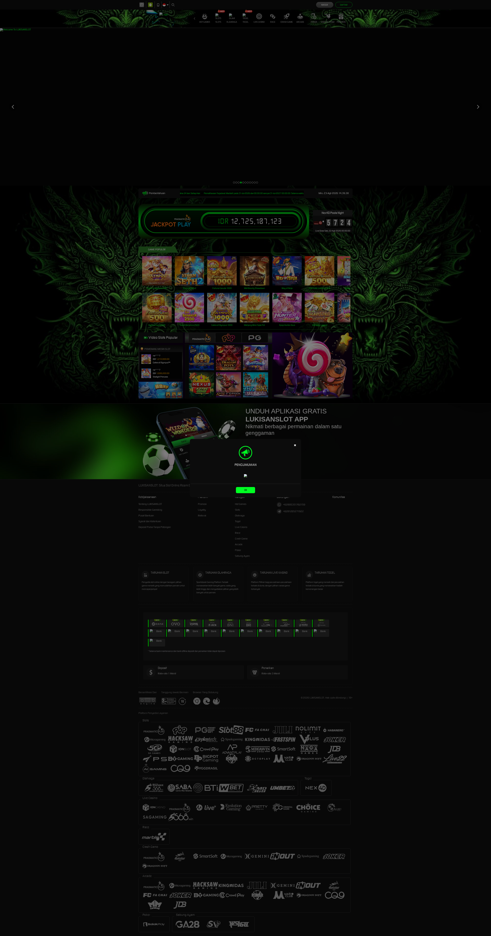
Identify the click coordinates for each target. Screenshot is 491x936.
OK (245, 490)
